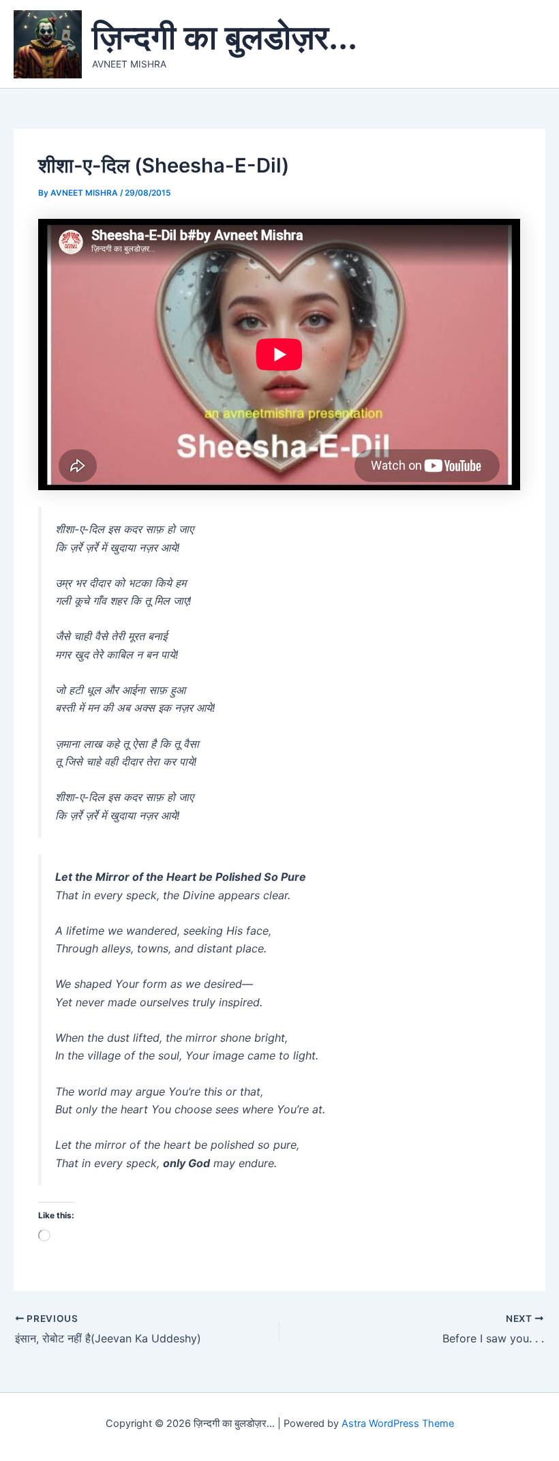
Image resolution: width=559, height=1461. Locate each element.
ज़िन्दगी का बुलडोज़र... (224, 36)
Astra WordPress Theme (398, 1423)
